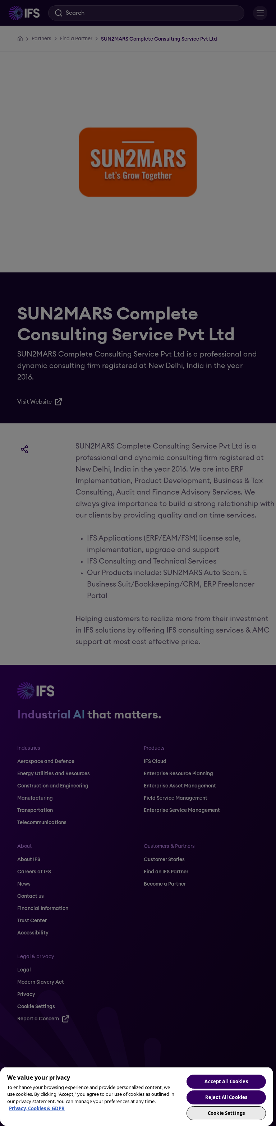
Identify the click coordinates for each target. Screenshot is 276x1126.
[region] (136, 1096)
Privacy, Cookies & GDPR (37, 1108)
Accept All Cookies (226, 1081)
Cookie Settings (226, 1113)
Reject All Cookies (226, 1097)
